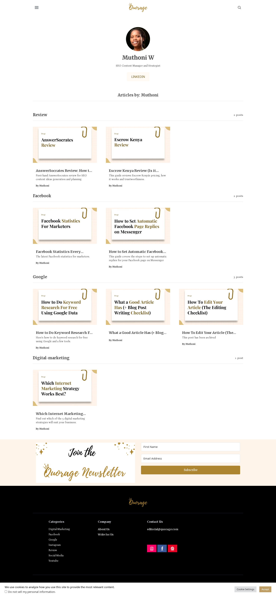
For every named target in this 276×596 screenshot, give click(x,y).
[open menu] (36, 7)
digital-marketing (59, 529)
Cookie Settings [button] (245, 589)
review (53, 550)
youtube (53, 560)
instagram (55, 545)
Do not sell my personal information (31, 592)
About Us (103, 529)
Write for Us (105, 534)
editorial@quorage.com (162, 529)
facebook (54, 534)
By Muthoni (42, 185)
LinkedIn (138, 77)
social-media (56, 555)
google (53, 539)
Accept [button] (265, 589)
